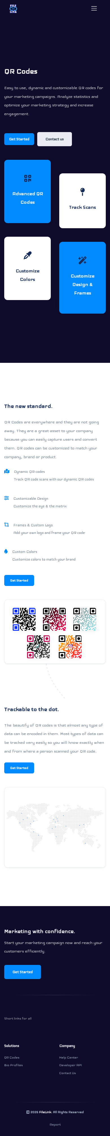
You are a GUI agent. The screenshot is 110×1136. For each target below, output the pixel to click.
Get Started (19, 139)
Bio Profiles (13, 1065)
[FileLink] (13, 8)
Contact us (54, 139)
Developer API (70, 1065)
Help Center (68, 1057)
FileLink (45, 1112)
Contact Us (67, 1073)
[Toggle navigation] (94, 8)
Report (55, 1124)
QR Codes (11, 1057)
